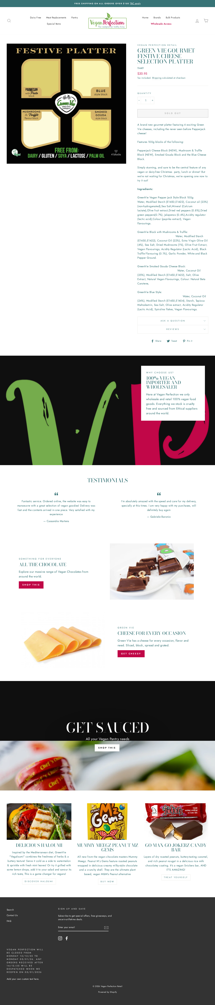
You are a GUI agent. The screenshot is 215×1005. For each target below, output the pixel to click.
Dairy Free (35, 17)
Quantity (144, 93)
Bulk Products (173, 17)
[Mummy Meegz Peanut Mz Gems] (107, 821)
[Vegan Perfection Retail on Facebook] (67, 938)
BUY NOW (107, 881)
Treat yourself (176, 877)
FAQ (9, 921)
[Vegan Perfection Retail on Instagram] (60, 938)
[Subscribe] (106, 927)
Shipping (156, 77)
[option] (107, 3)
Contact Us (12, 915)
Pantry (74, 17)
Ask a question (173, 320)
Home (145, 17)
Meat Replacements (56, 17)
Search (10, 909)
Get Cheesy (131, 653)
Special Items (54, 23)
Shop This (31, 584)
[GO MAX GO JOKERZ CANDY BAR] (176, 821)
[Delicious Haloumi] (39, 821)
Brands (157, 17)
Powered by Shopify (107, 992)
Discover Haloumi (39, 881)
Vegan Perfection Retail (157, 45)
